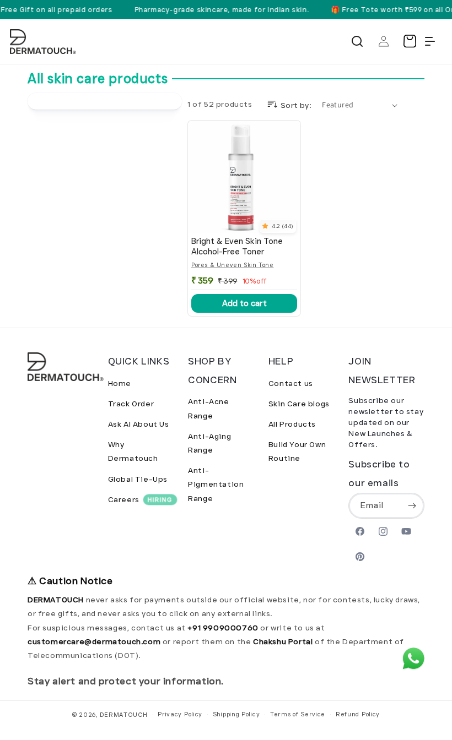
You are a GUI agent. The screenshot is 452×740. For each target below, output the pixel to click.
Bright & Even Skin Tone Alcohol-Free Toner (237, 246)
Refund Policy (358, 714)
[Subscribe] (412, 506)
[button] (357, 41)
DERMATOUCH (124, 715)
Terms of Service (297, 714)
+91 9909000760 (222, 628)
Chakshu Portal (284, 641)
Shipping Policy (236, 714)
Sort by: (296, 105)
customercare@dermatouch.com (95, 641)
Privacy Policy (180, 714)
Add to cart (244, 303)
